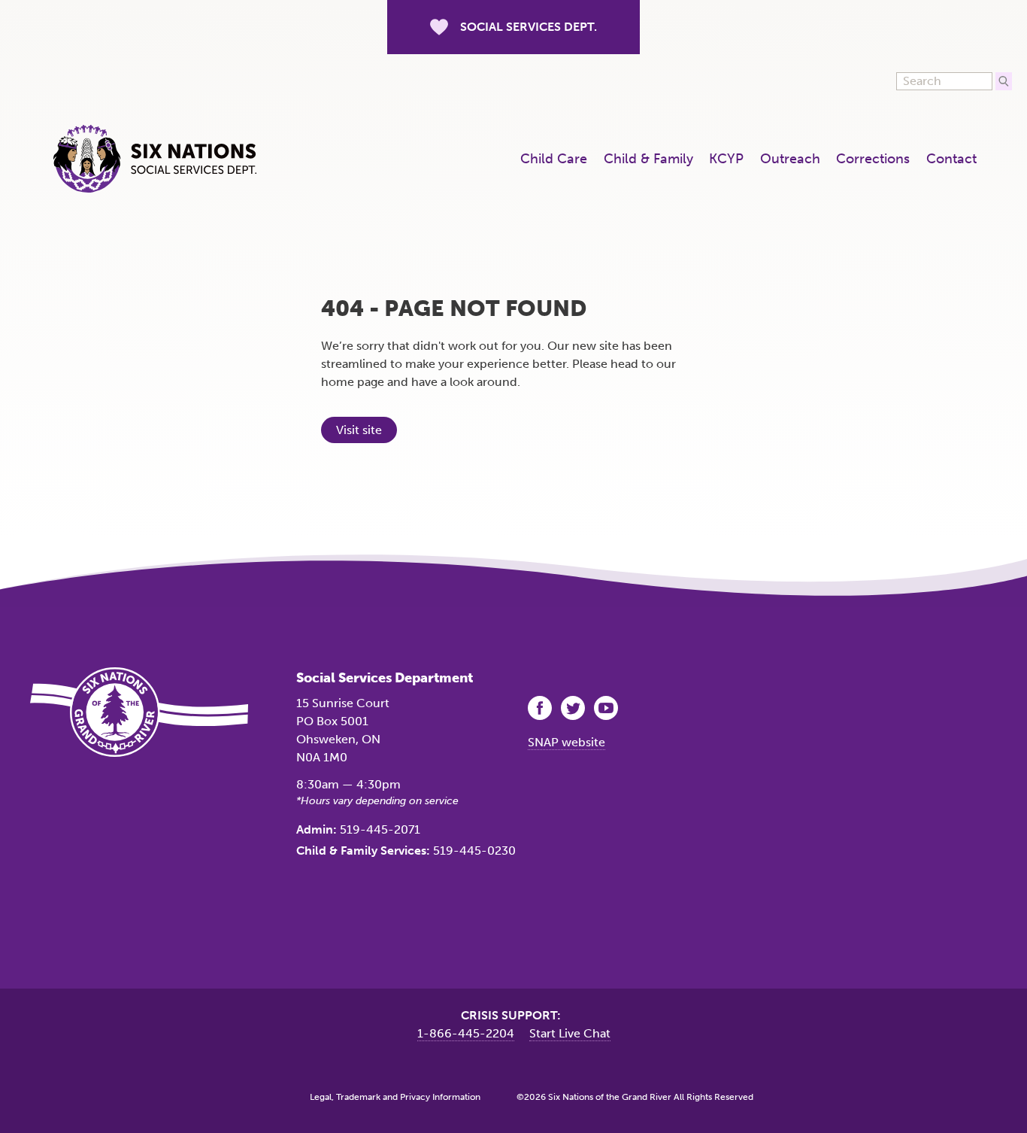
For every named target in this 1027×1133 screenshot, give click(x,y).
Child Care (553, 158)
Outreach (790, 158)
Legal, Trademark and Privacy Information (395, 1097)
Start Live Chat (569, 1033)
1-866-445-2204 (465, 1033)
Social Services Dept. (528, 27)
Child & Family (648, 158)
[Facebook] (541, 707)
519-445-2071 (380, 829)
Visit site (359, 430)
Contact (951, 158)
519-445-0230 (474, 850)
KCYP (726, 158)
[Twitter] (574, 707)
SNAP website (566, 742)
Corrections (873, 158)
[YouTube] (607, 707)
